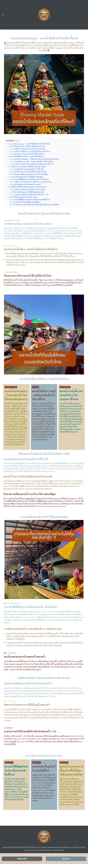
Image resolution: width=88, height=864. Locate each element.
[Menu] (3, 15)
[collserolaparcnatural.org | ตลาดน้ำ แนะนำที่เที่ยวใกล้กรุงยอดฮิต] (44, 14)
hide (17, 141)
